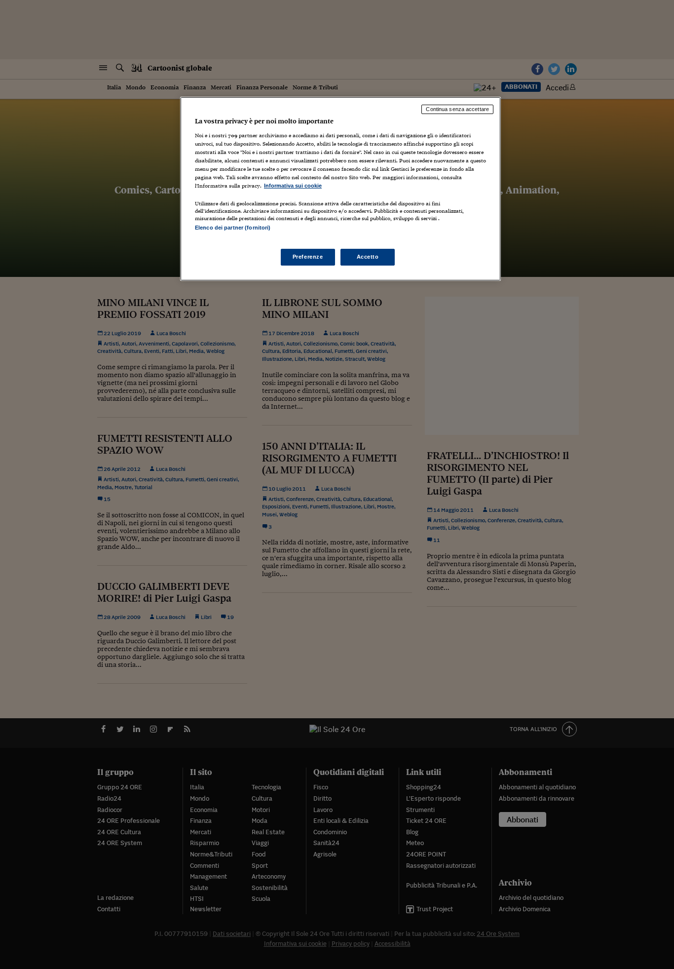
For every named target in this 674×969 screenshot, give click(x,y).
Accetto (368, 257)
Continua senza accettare (457, 109)
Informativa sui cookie (293, 186)
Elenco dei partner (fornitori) (232, 228)
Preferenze (308, 257)
